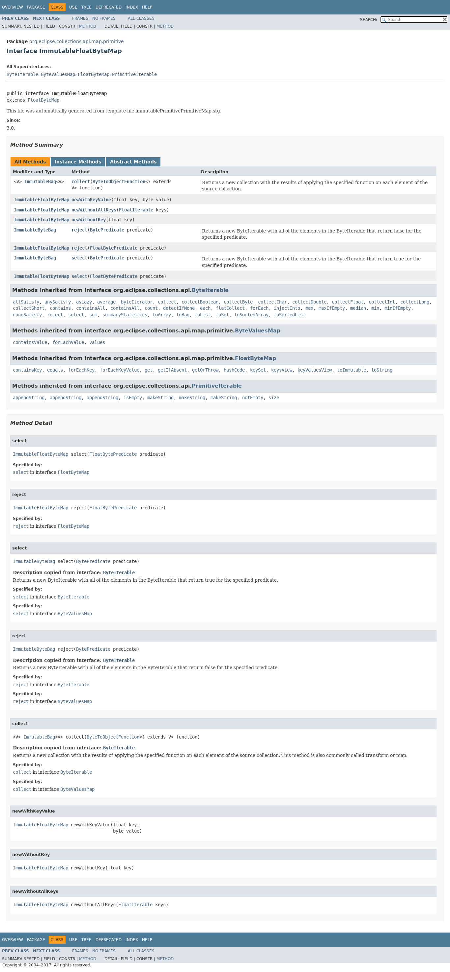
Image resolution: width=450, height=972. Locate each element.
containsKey (27, 370)
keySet (258, 370)
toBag (182, 314)
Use (73, 7)
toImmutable (351, 370)
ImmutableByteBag (35, 229)
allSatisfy (26, 301)
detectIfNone (179, 308)
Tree (86, 7)
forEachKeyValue (119, 370)
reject (79, 229)
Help (147, 7)
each (205, 308)
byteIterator (137, 301)
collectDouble (309, 301)
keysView (281, 370)
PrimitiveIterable (134, 74)
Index (132, 7)
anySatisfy (57, 301)
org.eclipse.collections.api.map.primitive (76, 41)
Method (87, 26)
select (79, 257)
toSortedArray (251, 314)
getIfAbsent (172, 370)
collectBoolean (200, 301)
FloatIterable (136, 209)
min (375, 308)
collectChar (272, 301)
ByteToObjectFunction (119, 181)
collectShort (28, 308)
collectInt (382, 301)
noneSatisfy (27, 314)
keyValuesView (314, 370)
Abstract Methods (133, 161)
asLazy (84, 301)
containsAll (90, 308)
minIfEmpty (397, 308)
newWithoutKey (88, 219)
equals (55, 370)
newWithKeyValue (91, 199)
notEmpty (252, 397)
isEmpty (133, 397)
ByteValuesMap (58, 74)
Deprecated (109, 7)
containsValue (30, 342)
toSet (222, 314)
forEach (259, 308)
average (106, 301)
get (149, 370)
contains (60, 308)
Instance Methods (78, 161)
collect (80, 181)
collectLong (414, 301)
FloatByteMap (93, 74)
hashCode (234, 370)
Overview (12, 7)
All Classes (141, 18)
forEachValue (68, 342)
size (273, 397)
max (309, 308)
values (97, 342)
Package (36, 7)
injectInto (287, 308)
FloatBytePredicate (113, 248)
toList (203, 314)
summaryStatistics (124, 314)
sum (93, 314)
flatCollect (230, 308)
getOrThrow (205, 370)
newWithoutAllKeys (93, 209)
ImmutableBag (40, 181)
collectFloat (347, 301)
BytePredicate (107, 229)
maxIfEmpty (332, 308)
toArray (162, 314)
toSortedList (289, 314)
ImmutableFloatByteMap (41, 199)
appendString (28, 397)
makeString (160, 397)
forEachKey (81, 370)
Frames (80, 18)
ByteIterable (22, 74)
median (358, 308)
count (151, 308)
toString (381, 370)
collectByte (238, 301)
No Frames (104, 18)
